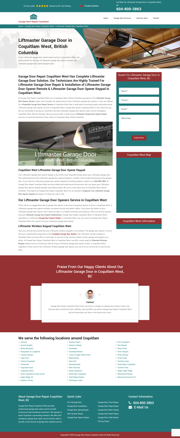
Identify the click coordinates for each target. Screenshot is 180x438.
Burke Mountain (27, 348)
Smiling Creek (123, 361)
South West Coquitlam (127, 364)
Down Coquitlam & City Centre (33, 374)
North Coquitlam (75, 371)
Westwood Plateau (125, 374)
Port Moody (122, 345)
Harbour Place (74, 342)
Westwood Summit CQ (127, 377)
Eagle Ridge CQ (27, 377)
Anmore (24, 342)
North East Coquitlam (77, 374)
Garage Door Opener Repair (78, 417)
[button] (83, 294)
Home (105, 18)
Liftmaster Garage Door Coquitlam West (72, 26)
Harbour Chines (27, 380)
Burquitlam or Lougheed (30, 351)
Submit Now (139, 138)
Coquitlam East (27, 367)
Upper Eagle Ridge (125, 371)
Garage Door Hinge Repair (108, 406)
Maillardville (74, 358)
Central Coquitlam (28, 361)
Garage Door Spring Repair (78, 410)
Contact (156, 18)
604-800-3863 (128, 9)
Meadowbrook (74, 364)
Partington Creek (75, 380)
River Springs (123, 355)
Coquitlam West (27, 371)
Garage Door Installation (77, 406)
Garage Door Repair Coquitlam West (39, 26)
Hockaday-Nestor (76, 351)
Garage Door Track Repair (108, 402)
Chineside (25, 364)
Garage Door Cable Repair (108, 417)
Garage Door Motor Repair (108, 410)
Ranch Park (122, 348)
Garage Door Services (122, 18)
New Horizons (74, 367)
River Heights (123, 351)
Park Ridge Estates (76, 377)
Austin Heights (27, 345)
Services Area (142, 18)
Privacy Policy (103, 421)
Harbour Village (75, 345)
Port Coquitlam (124, 342)
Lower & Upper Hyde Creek (79, 355)
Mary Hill (72, 361)
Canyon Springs (27, 355)
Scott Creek (122, 358)
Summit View (123, 367)
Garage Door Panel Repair (108, 413)
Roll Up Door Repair (75, 413)
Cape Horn (25, 358)
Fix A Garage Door (74, 402)
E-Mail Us (141, 407)
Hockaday (73, 348)
